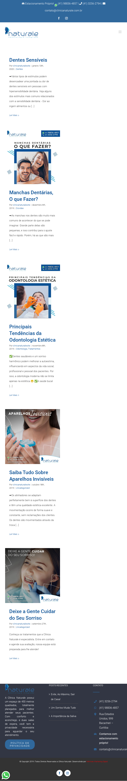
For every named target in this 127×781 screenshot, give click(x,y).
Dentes (19, 69)
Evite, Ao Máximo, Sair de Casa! (63, 697)
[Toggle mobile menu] (120, 32)
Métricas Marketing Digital (97, 761)
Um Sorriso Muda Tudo (63, 707)
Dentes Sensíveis (28, 60)
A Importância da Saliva (63, 716)
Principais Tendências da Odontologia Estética (32, 291)
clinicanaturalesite (21, 66)
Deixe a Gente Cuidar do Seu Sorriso (32, 575)
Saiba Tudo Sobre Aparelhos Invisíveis (32, 436)
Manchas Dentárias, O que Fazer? (32, 156)
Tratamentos (34, 349)
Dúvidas (20, 208)
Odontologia (21, 349)
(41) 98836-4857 (67, 3)
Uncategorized (23, 488)
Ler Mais (13, 115)
